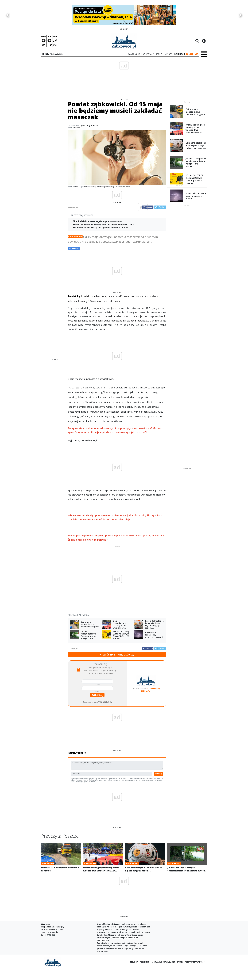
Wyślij (158, 774)
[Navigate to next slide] (240, 15)
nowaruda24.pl (118, 937)
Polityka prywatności (195, 962)
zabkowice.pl (103, 940)
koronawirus (74, 248)
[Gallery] (124, 15)
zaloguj (97, 695)
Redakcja (134, 962)
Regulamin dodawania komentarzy (167, 962)
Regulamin (144, 962)
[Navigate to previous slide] (7, 15)
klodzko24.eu (132, 937)
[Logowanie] (203, 41)
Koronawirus (75, 236)
